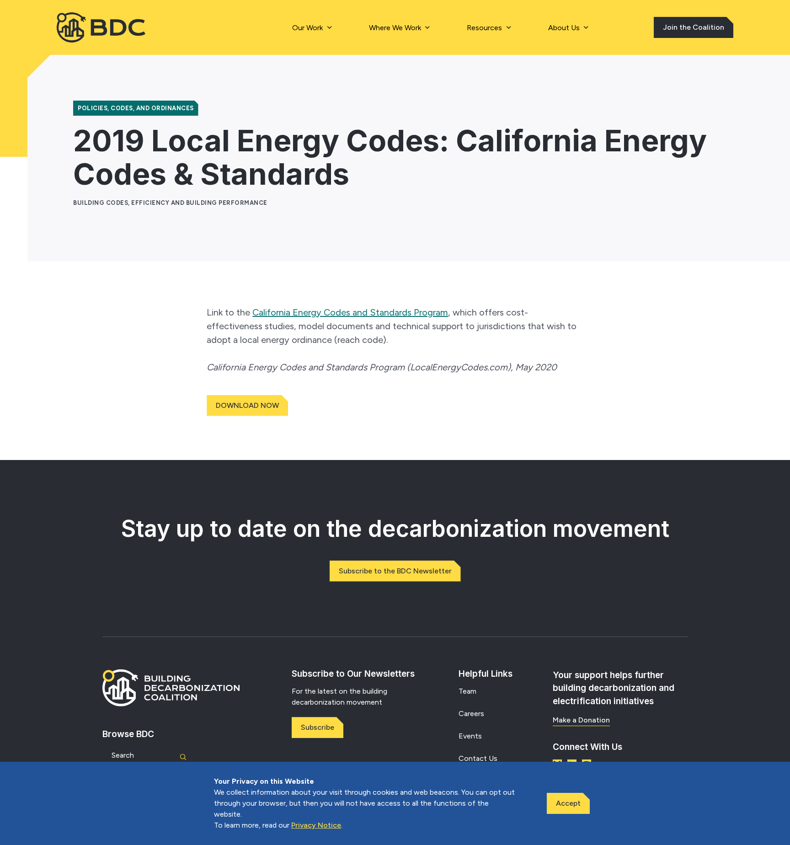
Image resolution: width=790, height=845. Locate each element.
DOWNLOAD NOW (247, 405)
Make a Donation (581, 720)
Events (470, 736)
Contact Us (478, 758)
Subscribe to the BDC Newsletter (395, 571)
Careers (471, 713)
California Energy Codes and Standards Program (350, 312)
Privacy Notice (316, 825)
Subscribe (317, 727)
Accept (568, 803)
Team (467, 691)
